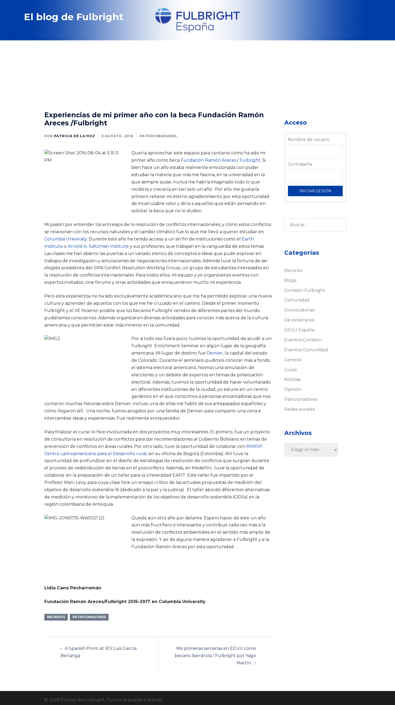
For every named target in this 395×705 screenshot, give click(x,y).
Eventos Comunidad (306, 349)
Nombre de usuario (309, 139)
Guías (290, 369)
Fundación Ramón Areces (208, 160)
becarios (56, 617)
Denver (215, 353)
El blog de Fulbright (73, 17)
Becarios (293, 270)
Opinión (292, 389)
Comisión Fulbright (304, 290)
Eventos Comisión (303, 339)
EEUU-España (299, 329)
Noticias (292, 379)
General (292, 359)
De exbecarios (299, 320)
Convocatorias (299, 310)
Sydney (155, 699)
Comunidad (297, 300)
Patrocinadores (158, 136)
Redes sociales (299, 409)
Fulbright (250, 160)
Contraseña (300, 164)
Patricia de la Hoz (74, 136)
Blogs (290, 280)
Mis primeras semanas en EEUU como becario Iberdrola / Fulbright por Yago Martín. (215, 655)
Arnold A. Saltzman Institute (98, 246)
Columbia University (65, 239)
